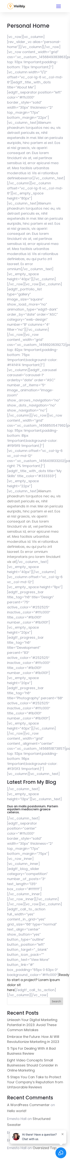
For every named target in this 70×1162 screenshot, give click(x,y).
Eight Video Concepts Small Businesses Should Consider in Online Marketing (32, 1065)
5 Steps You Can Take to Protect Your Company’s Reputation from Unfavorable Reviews (35, 1082)
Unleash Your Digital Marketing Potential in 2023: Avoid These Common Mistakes (32, 1024)
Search (56, 1001)
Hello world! (17, 1111)
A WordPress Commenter (28, 1105)
